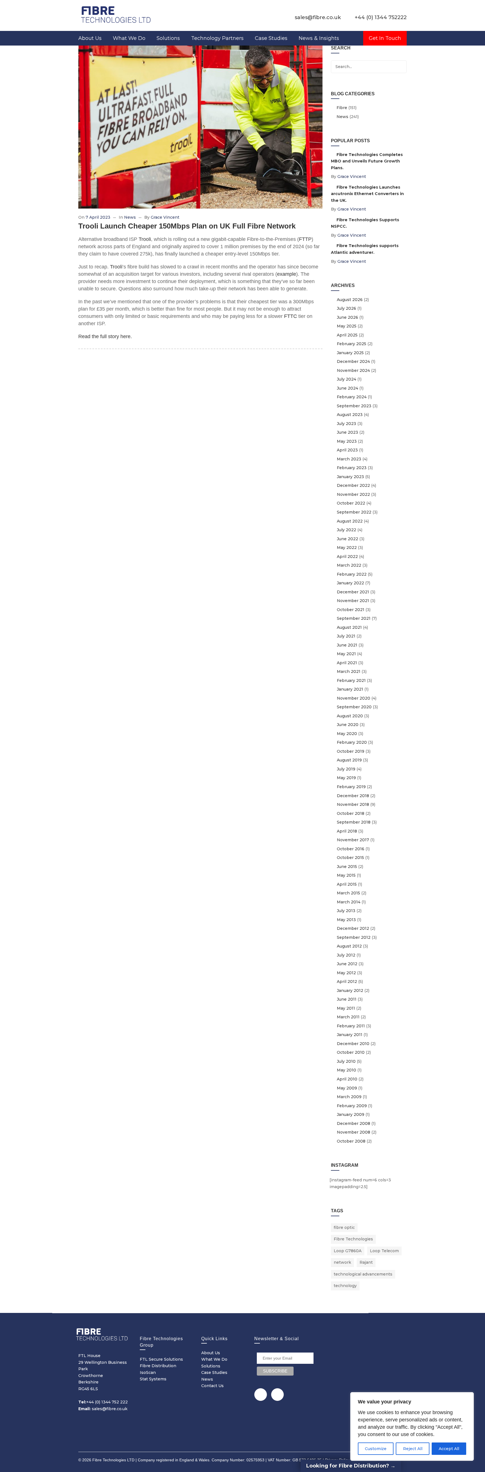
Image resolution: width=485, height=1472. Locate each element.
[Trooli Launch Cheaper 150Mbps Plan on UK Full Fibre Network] (200, 127)
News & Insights (319, 38)
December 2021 (353, 591)
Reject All (412, 1448)
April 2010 (347, 1079)
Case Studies (271, 38)
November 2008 (353, 1132)
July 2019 (346, 769)
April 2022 (347, 556)
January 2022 (350, 582)
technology (345, 1285)
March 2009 (349, 1096)
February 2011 (351, 1025)
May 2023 (347, 441)
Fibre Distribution (158, 1365)
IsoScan (148, 1372)
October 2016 (350, 848)
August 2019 (349, 760)
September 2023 (354, 405)
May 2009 (347, 1088)
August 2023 (350, 414)
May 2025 (346, 326)
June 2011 (346, 999)
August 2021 (349, 627)
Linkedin (277, 1394)
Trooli (145, 239)
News (130, 217)
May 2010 (346, 1070)
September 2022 (354, 512)
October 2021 (350, 609)
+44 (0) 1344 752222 (381, 17)
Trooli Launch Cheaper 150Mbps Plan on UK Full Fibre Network (187, 226)
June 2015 (347, 866)
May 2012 (346, 972)
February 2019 (351, 786)
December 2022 (353, 485)
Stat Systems (153, 1378)
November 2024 (353, 370)
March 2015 (348, 893)
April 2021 (347, 662)
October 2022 (351, 503)
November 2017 (353, 839)
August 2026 (350, 299)
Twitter (260, 1394)
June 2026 (347, 317)
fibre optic (344, 1227)
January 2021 (350, 689)
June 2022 (347, 538)
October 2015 (350, 857)
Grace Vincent (165, 217)
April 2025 (347, 335)
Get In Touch (385, 38)
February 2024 (352, 396)
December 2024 (353, 361)
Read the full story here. (105, 336)
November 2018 (353, 804)
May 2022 (347, 547)
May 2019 (346, 777)
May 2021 (346, 653)
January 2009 (350, 1114)
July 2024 (346, 379)
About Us (90, 38)
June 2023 (347, 432)
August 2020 (350, 715)
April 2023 (347, 450)
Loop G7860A (348, 1250)
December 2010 (353, 1043)
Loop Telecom (384, 1250)
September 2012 (353, 937)
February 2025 (351, 343)
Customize (375, 1448)
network (342, 1262)
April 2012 (347, 981)
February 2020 (352, 742)
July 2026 (346, 308)
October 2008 (351, 1141)
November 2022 (353, 494)
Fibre (342, 107)
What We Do (129, 38)
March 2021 (348, 671)
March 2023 (349, 459)
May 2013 (346, 919)
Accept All (449, 1448)
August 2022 (350, 521)
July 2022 (346, 529)
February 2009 (352, 1105)
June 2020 (347, 724)
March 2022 (349, 565)
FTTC (290, 316)
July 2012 (346, 955)
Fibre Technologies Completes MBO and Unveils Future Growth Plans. (367, 161)
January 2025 (350, 352)
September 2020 (354, 706)
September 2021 (353, 618)
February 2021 (351, 680)
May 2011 (346, 1008)
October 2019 (350, 751)
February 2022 (352, 574)
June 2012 (347, 963)
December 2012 (353, 928)
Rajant (366, 1262)
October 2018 (350, 813)
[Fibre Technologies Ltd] (116, 14)
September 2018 (353, 822)
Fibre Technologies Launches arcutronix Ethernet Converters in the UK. (367, 194)
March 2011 (348, 1016)
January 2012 (350, 990)
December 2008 (353, 1123)
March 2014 (348, 902)
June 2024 (347, 388)
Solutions (168, 38)
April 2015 (347, 884)
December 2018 (353, 795)
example (286, 274)
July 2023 (346, 423)
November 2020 (353, 698)
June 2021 (347, 645)
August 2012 (349, 946)
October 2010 (351, 1052)
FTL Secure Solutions (161, 1359)
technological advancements (363, 1274)
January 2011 (349, 1034)
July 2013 (346, 910)
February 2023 (352, 467)
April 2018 (347, 831)
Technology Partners (217, 38)
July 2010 (346, 1061)
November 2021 (353, 600)
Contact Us (212, 1385)
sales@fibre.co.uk (318, 17)
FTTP (305, 239)
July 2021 (346, 636)
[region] (412, 1426)
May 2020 (347, 733)
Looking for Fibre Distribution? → (350, 1466)
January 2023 (350, 476)
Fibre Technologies (353, 1239)
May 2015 (346, 875)
